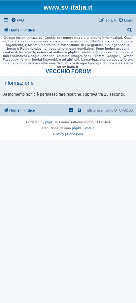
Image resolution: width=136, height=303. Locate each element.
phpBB (50, 122)
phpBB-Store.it (83, 128)
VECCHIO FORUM (68, 71)
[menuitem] (17, 20)
